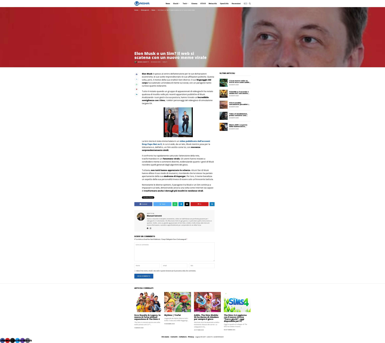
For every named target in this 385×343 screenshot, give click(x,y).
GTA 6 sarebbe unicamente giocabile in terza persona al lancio (239, 104)
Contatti (174, 337)
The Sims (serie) (148, 197)
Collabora (183, 337)
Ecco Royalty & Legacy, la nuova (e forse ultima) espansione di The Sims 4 (147, 317)
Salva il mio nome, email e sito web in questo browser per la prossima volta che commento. (166, 271)
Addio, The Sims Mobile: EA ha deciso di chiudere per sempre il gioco (206, 317)
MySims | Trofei (172, 315)
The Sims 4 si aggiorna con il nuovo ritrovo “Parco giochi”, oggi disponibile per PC (235, 318)
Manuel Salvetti (143, 62)
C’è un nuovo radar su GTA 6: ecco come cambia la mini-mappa (239, 82)
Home (136, 10)
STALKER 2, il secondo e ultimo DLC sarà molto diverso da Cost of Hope (239, 93)
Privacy (191, 337)
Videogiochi (145, 10)
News (153, 10)
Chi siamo (165, 337)
